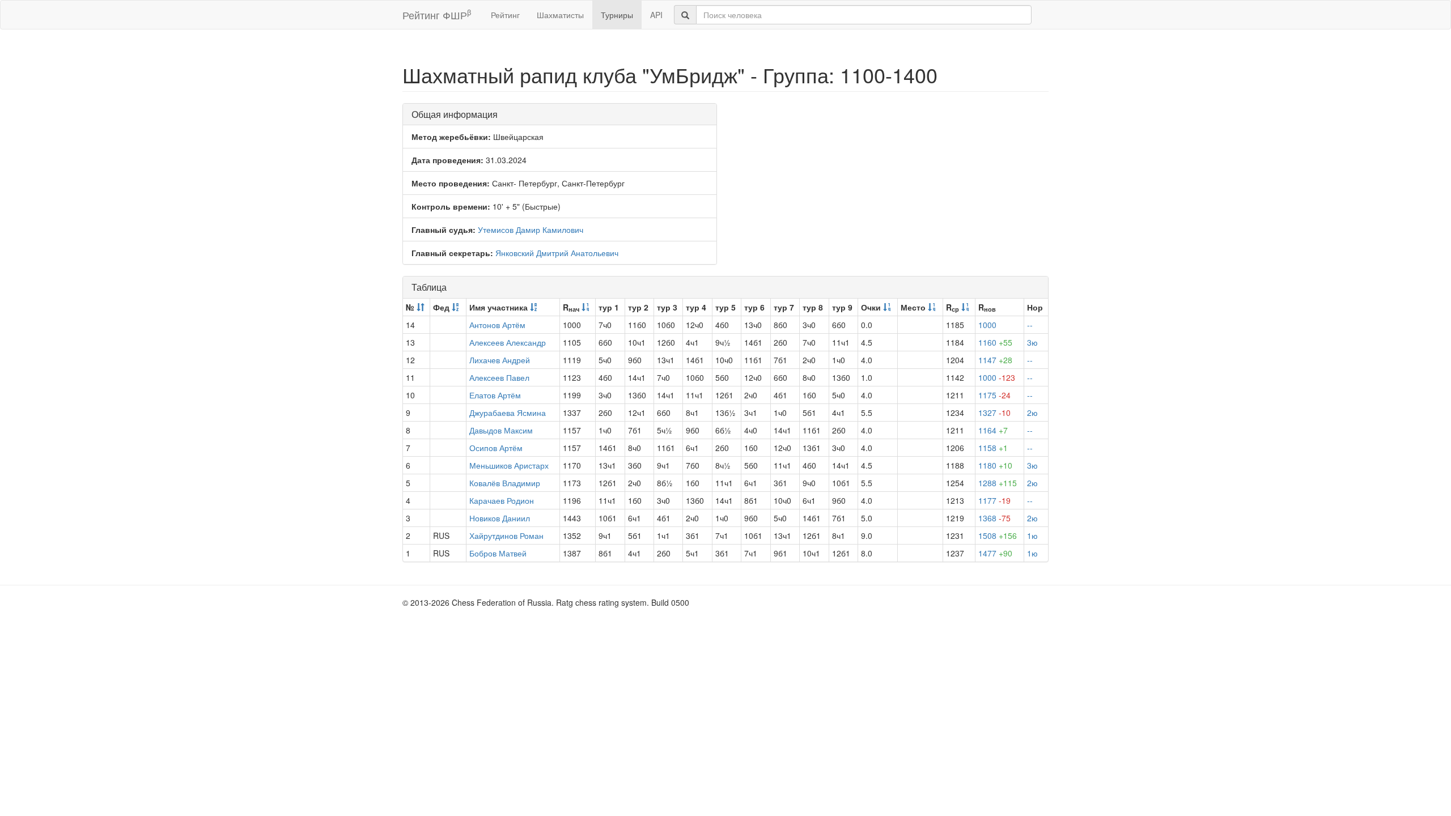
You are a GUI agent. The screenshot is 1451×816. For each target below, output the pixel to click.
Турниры (617, 14)
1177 (994, 500)
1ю (1032, 535)
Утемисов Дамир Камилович (530, 229)
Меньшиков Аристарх (509, 465)
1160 (995, 342)
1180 (995, 465)
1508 (997, 535)
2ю (1032, 412)
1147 (995, 360)
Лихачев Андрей (499, 360)
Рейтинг (505, 14)
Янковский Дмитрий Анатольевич (556, 252)
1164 (993, 430)
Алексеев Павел (499, 377)
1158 (993, 447)
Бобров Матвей (498, 553)
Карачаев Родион (501, 500)
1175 (994, 395)
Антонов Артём (497, 324)
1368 (994, 518)
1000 (987, 324)
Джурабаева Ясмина (507, 412)
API (656, 14)
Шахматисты (560, 14)
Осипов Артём (496, 447)
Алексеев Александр (507, 342)
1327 (994, 412)
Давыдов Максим (501, 430)
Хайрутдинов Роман (506, 535)
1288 (997, 482)
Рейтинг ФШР (436, 14)
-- (1030, 324)
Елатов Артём (495, 395)
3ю (1032, 342)
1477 (995, 553)
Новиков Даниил (499, 518)
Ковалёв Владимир (504, 482)
